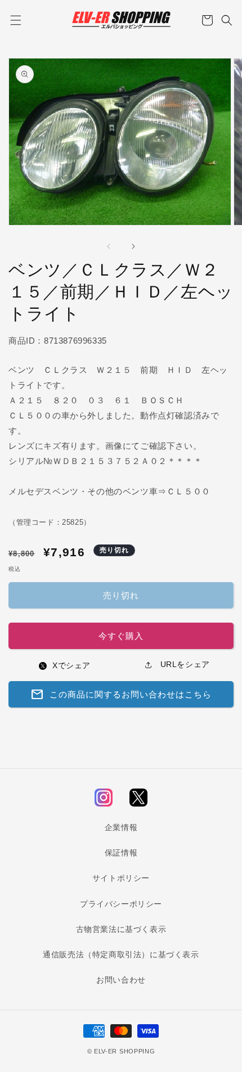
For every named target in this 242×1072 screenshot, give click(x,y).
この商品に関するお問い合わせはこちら (121, 694)
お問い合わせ (121, 979)
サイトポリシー (121, 877)
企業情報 (121, 827)
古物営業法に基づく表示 (121, 929)
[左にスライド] (108, 246)
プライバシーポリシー (121, 903)
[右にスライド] (133, 246)
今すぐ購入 (121, 636)
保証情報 (121, 852)
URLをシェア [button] (184, 664)
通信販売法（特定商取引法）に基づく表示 (121, 954)
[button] (15, 20)
